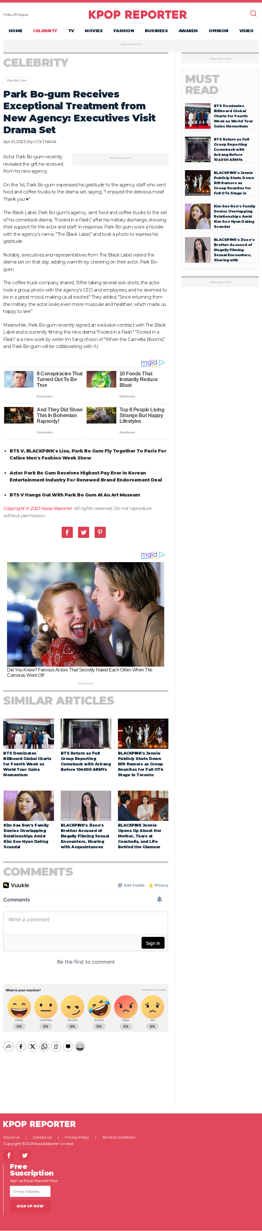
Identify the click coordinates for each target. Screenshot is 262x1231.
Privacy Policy (77, 1137)
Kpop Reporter (56, 508)
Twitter (83, 532)
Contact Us (42, 1137)
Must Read (202, 84)
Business (156, 30)
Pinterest (100, 532)
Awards (188, 30)
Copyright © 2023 (22, 508)
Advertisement (131, 44)
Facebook (67, 532)
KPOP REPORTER (138, 14)
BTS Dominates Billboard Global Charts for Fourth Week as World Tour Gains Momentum (27, 764)
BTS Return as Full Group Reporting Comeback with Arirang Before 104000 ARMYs (231, 149)
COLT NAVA (45, 141)
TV (71, 30)
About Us (11, 1137)
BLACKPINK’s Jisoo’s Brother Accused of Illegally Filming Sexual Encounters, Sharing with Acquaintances (85, 836)
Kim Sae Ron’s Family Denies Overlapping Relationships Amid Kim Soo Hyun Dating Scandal (26, 836)
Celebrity (45, 30)
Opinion (218, 30)
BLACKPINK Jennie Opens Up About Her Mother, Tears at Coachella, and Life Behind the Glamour (139, 836)
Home (15, 30)
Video (246, 30)
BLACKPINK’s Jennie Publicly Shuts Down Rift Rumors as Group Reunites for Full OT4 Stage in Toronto (140, 764)
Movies (94, 30)
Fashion (123, 30)
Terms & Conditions (118, 1137)
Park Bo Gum (17, 80)
